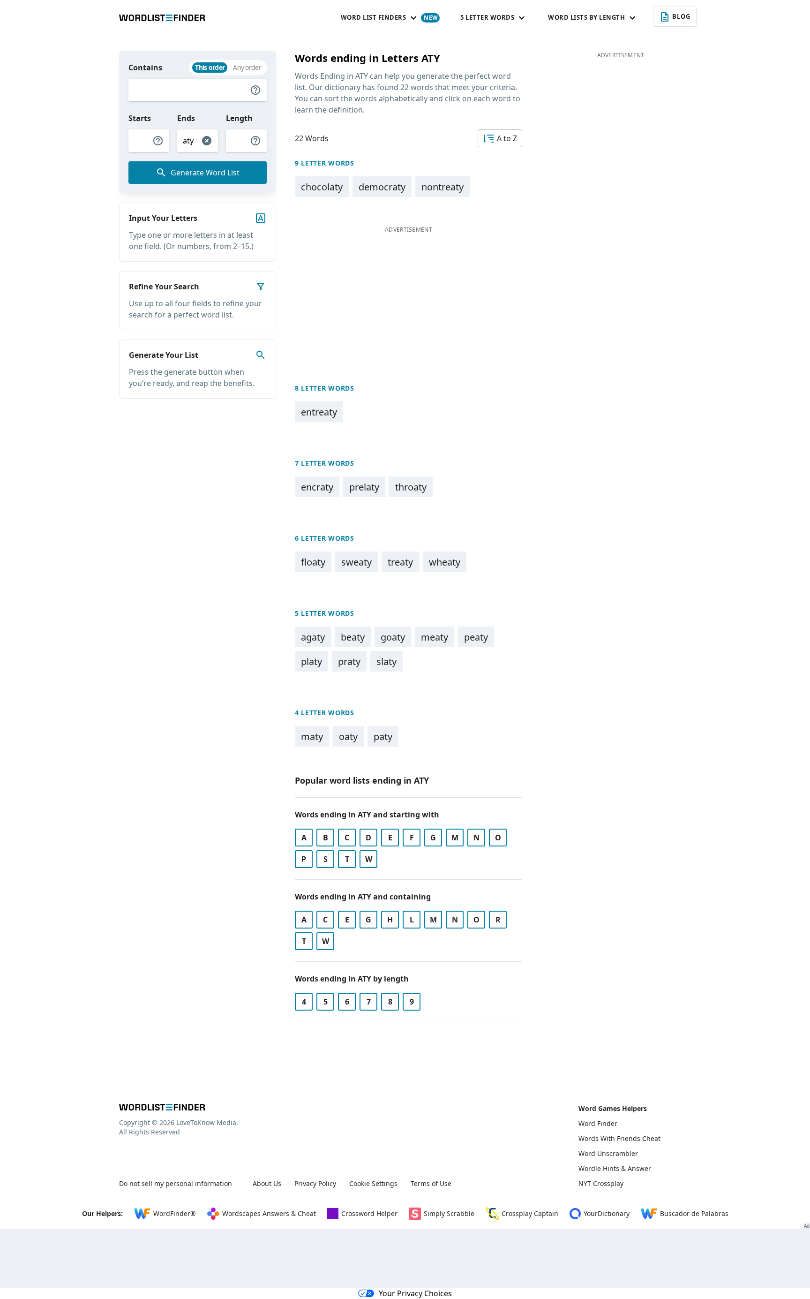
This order (210, 67)
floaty (313, 562)
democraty (382, 187)
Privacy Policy (315, 1183)
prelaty (364, 487)
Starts (139, 118)
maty (312, 736)
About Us (267, 1183)
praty (349, 661)
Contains (145, 67)
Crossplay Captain (530, 1213)
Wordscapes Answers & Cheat (269, 1213)
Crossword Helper (369, 1213)
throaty (411, 487)
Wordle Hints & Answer (614, 1168)
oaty (348, 736)
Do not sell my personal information (175, 1183)
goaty (393, 637)
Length (239, 118)
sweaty (356, 562)
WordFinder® (174, 1213)
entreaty (319, 412)
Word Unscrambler (608, 1153)
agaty (313, 637)
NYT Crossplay (600, 1183)
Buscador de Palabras (694, 1213)
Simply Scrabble (449, 1213)
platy (311, 661)
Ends (186, 118)
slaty (386, 661)
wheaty (444, 562)
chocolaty (322, 187)
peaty (476, 637)
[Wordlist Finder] (162, 1107)
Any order (247, 67)
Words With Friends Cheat (619, 1138)
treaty (400, 562)
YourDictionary (607, 1213)
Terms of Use (431, 1183)
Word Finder (597, 1123)
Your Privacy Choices (415, 1293)
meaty (434, 637)
